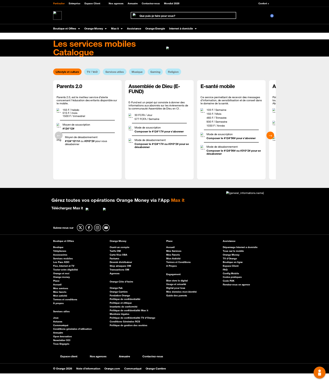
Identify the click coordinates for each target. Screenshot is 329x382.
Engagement (173, 274)
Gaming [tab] (155, 71)
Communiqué (60, 325)
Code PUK (228, 280)
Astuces (57, 321)
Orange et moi (61, 273)
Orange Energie (155, 28)
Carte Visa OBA (118, 254)
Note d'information (88, 368)
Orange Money (118, 241)
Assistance (134, 28)
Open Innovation (62, 336)
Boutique (58, 247)
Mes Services (173, 250)
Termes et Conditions (178, 262)
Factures (114, 258)
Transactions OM (119, 269)
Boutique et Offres (63, 241)
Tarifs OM (115, 250)
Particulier (59, 3)
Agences (115, 273)
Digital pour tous (175, 287)
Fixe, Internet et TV (63, 265)
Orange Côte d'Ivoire (121, 281)
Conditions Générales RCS (125, 321)
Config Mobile (231, 273)
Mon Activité (173, 258)
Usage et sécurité (176, 284)
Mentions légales (119, 314)
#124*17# (158, 131)
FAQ (225, 269)
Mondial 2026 (171, 3)
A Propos (171, 265)
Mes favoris (59, 291)
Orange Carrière (119, 291)
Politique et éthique (121, 302)
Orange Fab (116, 287)
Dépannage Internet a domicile (240, 247)
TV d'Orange (230, 258)
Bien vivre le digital (177, 280)
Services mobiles (63, 258)
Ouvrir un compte (119, 247)
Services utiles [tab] (114, 71)
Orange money (61, 277)
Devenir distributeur (121, 262)
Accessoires (60, 254)
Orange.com (112, 368)
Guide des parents (176, 295)
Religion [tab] (173, 71)
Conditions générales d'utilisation (72, 328)
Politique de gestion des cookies (128, 325)
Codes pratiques (232, 277)
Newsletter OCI (61, 340)
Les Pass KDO (61, 262)
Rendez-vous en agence (236, 284)
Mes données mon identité (181, 291)
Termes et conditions (65, 299)
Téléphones (59, 250)
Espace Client (92, 3)
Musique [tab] (137, 71)
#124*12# (68, 128)
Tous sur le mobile (233, 250)
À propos (58, 303)
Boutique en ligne (233, 262)
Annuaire (133, 3)
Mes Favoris (173, 254)
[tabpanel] (164, 129)
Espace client (68, 356)
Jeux (56, 317)
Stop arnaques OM (120, 265)
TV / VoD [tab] (92, 71)
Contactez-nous (151, 3)
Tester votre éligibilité (65, 269)
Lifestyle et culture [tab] (67, 71)
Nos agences (116, 3)
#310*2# (245, 150)
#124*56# (230, 138)
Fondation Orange (120, 295)
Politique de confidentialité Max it (129, 310)
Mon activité (60, 295)
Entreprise (74, 3)
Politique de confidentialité (125, 299)
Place (56, 280)
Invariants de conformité (123, 306)
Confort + (263, 3)
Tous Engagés (61, 343)
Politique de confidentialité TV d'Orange (132, 317)
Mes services (60, 288)
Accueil (57, 284)
